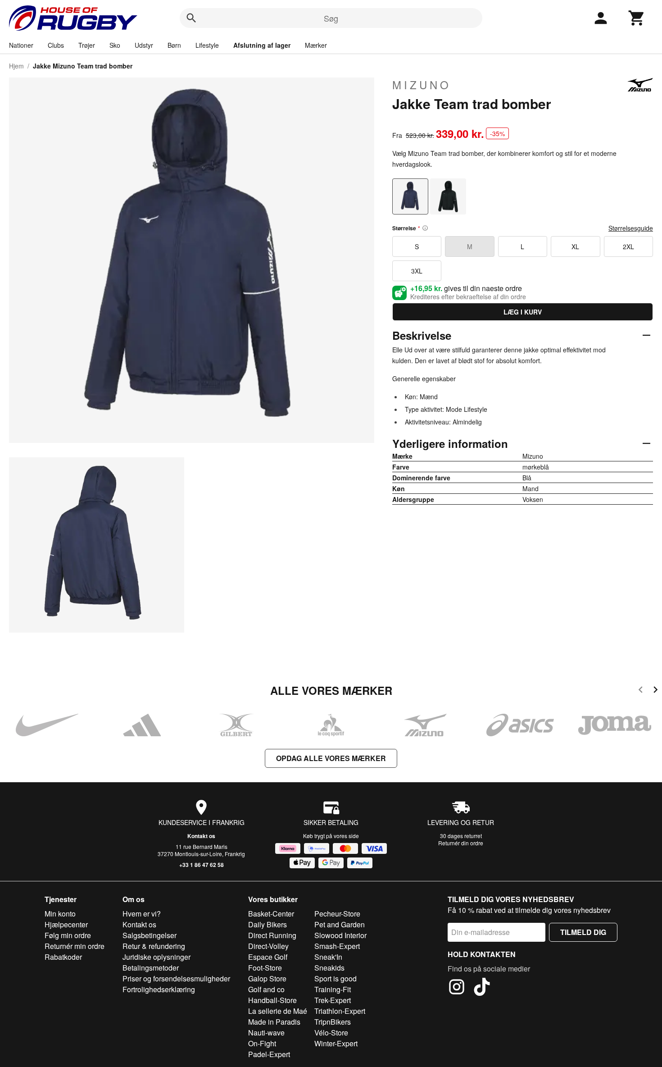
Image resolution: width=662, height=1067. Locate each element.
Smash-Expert (337, 946)
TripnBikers (332, 1022)
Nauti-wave (266, 1032)
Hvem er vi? (141, 913)
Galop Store (267, 978)
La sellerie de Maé (277, 1011)
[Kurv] (637, 18)
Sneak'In (328, 957)
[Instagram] (457, 988)
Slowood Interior (340, 935)
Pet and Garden (339, 924)
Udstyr (144, 45)
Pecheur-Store (337, 913)
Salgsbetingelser (149, 935)
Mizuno (421, 85)
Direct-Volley (268, 946)
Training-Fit (332, 989)
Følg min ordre (68, 935)
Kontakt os (201, 835)
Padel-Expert (269, 1054)
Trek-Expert (332, 1000)
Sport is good (335, 978)
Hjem (16, 65)
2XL (628, 246)
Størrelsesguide (630, 228)
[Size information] (425, 228)
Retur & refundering (153, 946)
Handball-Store (272, 1000)
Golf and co (266, 989)
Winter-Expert (336, 1043)
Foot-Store (265, 967)
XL (575, 246)
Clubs (56, 45)
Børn (174, 45)
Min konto (60, 913)
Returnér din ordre (460, 843)
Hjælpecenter (66, 924)
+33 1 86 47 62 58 (201, 865)
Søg (331, 18)
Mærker (316, 45)
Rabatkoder (63, 957)
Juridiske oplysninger (156, 957)
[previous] (640, 691)
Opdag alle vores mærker (331, 758)
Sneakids (329, 967)
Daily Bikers (267, 924)
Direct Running (272, 935)
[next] (655, 691)
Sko (114, 45)
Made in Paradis (274, 1022)
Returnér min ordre (74, 946)
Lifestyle (207, 45)
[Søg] (191, 18)
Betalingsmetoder (150, 967)
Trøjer (86, 45)
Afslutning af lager (261, 45)
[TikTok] (482, 988)
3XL (416, 270)
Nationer (21, 45)
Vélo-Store (331, 1032)
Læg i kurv (522, 311)
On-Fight (262, 1043)
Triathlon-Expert (339, 1011)
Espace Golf (267, 957)
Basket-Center (271, 913)
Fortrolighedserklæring (158, 989)
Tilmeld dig (583, 932)
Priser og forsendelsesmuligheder (176, 978)
